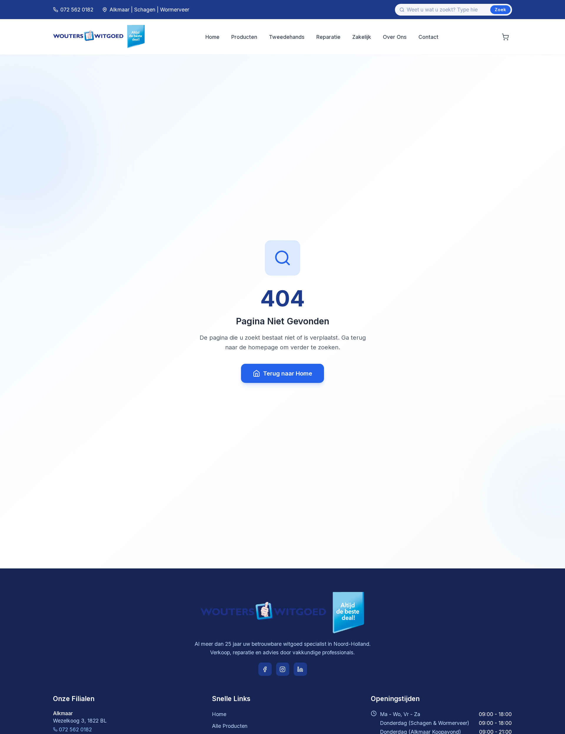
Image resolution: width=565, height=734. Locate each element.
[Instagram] (282, 669)
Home (212, 37)
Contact (428, 37)
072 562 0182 (75, 729)
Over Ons (395, 37)
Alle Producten (229, 726)
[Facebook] (265, 669)
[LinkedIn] (300, 669)
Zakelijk (361, 37)
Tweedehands (287, 37)
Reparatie (328, 37)
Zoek (500, 9)
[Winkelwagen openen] (505, 37)
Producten (244, 37)
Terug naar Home (287, 373)
